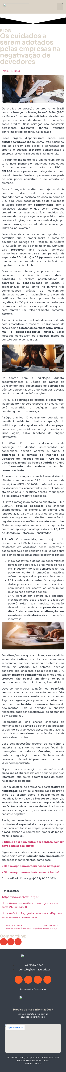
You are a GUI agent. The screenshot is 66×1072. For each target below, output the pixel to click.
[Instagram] (28, 980)
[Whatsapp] (47, 980)
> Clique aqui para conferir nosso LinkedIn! (30, 872)
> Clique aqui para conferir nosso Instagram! (31, 866)
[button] (60, 6)
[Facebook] (19, 980)
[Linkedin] (38, 980)
